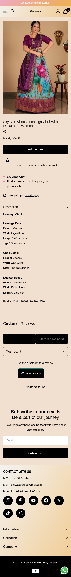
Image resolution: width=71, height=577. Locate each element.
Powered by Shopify (45, 562)
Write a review (31, 373)
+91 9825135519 (22, 477)
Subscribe (35, 453)
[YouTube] (33, 500)
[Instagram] (8, 500)
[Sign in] (58, 11)
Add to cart (35, 149)
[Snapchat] (21, 513)
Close (35, 529)
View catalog (5, 11)
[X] (59, 500)
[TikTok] (8, 513)
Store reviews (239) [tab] (51, 338)
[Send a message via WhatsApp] (64, 570)
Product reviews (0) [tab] (19, 338)
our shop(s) (31, 195)
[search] (13, 11)
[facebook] (46, 500)
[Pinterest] (21, 500)
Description (10, 207)
